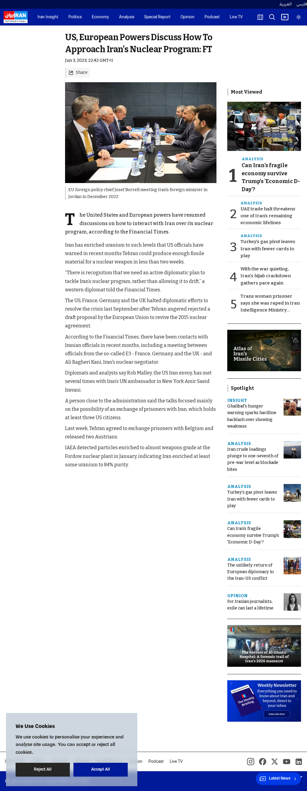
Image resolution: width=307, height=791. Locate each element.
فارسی (302, 4)
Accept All (100, 769)
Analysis (126, 17)
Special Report (157, 17)
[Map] (260, 17)
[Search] (272, 17)
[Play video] (284, 17)
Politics (75, 17)
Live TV (236, 17)
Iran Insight (47, 17)
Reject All (43, 769)
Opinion (187, 17)
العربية (285, 4)
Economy (100, 17)
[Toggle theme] (298, 17)
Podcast (212, 17)
